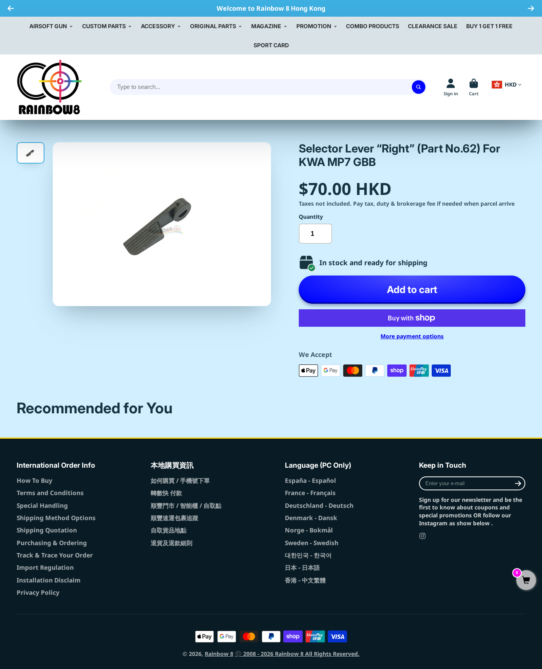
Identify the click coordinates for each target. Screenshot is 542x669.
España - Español (310, 480)
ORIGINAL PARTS (213, 26)
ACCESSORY (158, 26)
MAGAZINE (266, 26)
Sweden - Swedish (311, 543)
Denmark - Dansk (311, 518)
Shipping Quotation (47, 530)
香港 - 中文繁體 (305, 580)
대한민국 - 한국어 (308, 555)
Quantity (311, 216)
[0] (526, 580)
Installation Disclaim (49, 580)
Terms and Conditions (50, 493)
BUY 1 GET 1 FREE (489, 26)
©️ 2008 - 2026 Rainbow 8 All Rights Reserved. (297, 653)
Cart (474, 87)
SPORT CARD (271, 45)
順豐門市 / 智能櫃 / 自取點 (186, 505)
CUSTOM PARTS (104, 26)
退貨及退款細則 (171, 543)
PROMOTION (313, 26)
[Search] (418, 87)
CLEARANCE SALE (432, 26)
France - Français (310, 493)
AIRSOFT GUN (48, 26)
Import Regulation (45, 567)
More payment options (412, 336)
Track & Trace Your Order (55, 555)
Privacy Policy (38, 592)
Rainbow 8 (219, 653)
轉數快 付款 (166, 493)
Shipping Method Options (56, 518)
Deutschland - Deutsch (319, 505)
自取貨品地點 (168, 530)
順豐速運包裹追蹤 (174, 518)
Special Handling (42, 505)
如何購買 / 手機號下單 (180, 480)
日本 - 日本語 (302, 567)
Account (451, 87)
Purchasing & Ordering (52, 543)
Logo (49, 87)
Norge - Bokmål (309, 530)
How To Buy (34, 480)
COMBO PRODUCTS (372, 26)
